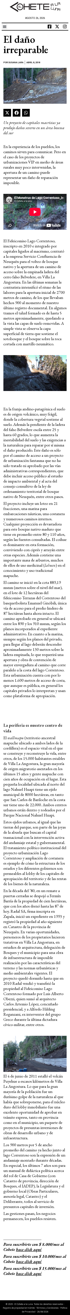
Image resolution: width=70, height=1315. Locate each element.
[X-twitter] (57, 26)
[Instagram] (65, 26)
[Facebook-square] (49, 26)
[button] (4, 26)
